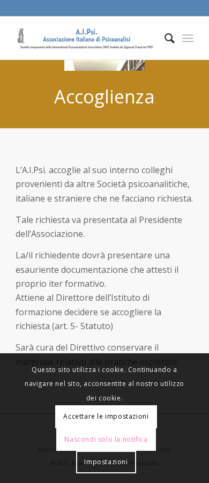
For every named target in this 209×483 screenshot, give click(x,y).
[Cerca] (164, 38)
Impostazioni (106, 461)
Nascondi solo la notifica (105, 439)
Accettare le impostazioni (105, 416)
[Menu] (187, 38)
